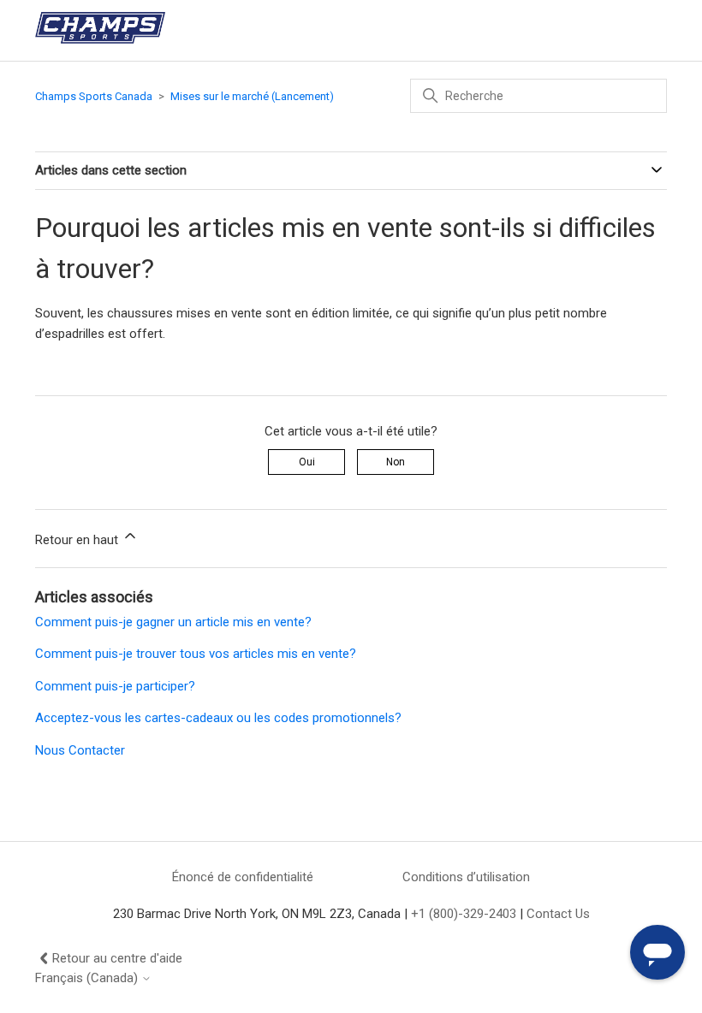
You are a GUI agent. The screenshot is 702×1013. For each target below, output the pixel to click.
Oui (307, 462)
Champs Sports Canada (93, 96)
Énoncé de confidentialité (242, 877)
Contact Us (558, 913)
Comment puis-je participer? (115, 686)
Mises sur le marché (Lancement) (252, 96)
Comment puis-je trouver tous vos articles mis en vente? (195, 653)
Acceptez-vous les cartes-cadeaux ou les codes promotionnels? (218, 718)
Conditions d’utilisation (466, 877)
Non (395, 462)
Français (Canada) (88, 978)
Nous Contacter (80, 750)
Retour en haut (78, 540)
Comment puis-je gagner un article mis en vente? (173, 622)
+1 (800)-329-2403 (463, 913)
